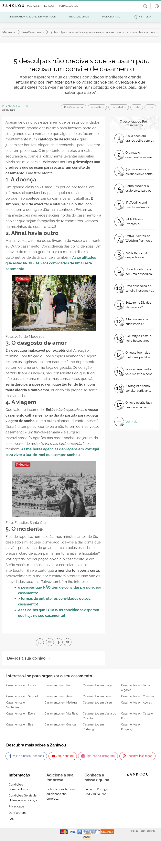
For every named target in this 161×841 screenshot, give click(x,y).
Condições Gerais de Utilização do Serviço (23, 798)
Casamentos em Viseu (97, 702)
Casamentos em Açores (136, 702)
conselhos (97, 107)
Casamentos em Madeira (61, 702)
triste (137, 107)
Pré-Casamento (33, 32)
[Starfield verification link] (89, 831)
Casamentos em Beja (20, 724)
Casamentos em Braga (97, 685)
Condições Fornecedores (18, 787)
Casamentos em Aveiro (59, 696)
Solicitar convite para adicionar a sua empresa (61, 793)
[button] (32, 6)
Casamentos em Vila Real (61, 713)
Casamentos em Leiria (97, 696)
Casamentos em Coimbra (137, 696)
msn (150, 107)
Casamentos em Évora (20, 713)
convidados (118, 107)
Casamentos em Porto (59, 685)
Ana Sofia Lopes (18, 106)
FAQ (11, 819)
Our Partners (17, 813)
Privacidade (16, 806)
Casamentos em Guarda (60, 724)
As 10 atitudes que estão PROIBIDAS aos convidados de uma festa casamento (50, 263)
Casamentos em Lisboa (21, 685)
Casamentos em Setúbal (22, 696)
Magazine (8, 32)
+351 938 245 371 (95, 794)
